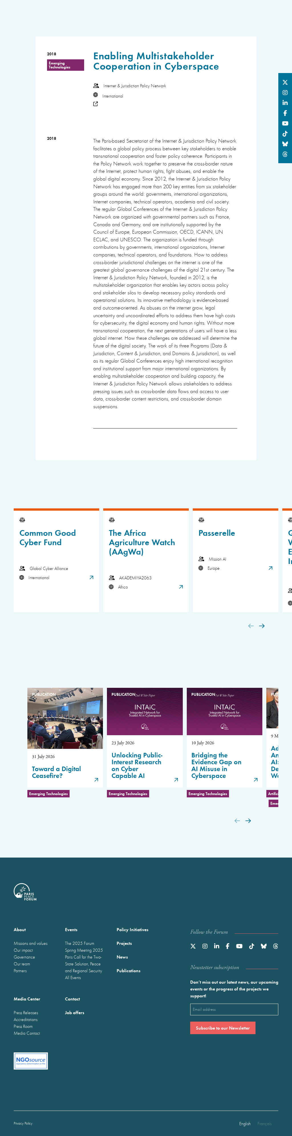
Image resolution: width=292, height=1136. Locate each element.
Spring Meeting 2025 (84, 950)
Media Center (27, 999)
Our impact (23, 950)
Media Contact (27, 1033)
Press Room (23, 1026)
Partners (20, 970)
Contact (72, 999)
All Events (73, 977)
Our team (22, 964)
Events (71, 929)
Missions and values (30, 943)
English (245, 1123)
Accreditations (25, 1019)
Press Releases (26, 1012)
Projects (124, 943)
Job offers (74, 1012)
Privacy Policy (23, 1123)
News (122, 957)
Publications (128, 970)
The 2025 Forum (79, 943)
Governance (24, 957)
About (20, 929)
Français (264, 1123)
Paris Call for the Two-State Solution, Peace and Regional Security (83, 963)
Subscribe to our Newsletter (223, 1028)
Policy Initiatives (132, 929)
